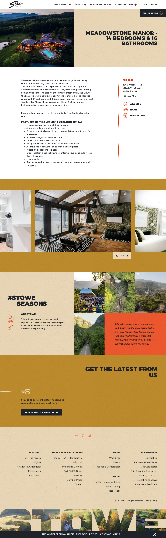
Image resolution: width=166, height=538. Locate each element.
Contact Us (151, 458)
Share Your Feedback (145, 484)
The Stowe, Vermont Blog (107, 482)
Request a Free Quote (145, 462)
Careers (79, 484)
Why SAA (78, 462)
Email (133, 109)
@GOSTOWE (28, 314)
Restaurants (34, 471)
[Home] (16, 4)
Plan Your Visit (124, 4)
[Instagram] (76, 435)
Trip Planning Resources (144, 471)
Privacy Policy (151, 501)
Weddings (114, 458)
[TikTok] (90, 435)
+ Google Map (129, 96)
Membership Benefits (71, 466)
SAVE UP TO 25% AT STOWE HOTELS (101, 534)
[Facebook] (83, 435)
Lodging (36, 462)
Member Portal (75, 480)
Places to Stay (99, 4)
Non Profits (35, 475)
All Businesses (33, 458)
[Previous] (116, 255)
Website (135, 104)
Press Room (114, 490)
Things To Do (59, 4)
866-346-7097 (138, 115)
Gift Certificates (149, 466)
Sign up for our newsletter (41, 412)
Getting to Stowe (148, 475)
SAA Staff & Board (73, 471)
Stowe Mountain (63, 93)
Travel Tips (147, 4)
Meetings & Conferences (107, 466)
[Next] (127, 255)
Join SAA (78, 475)
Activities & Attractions (29, 466)
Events (79, 4)
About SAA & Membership (68, 458)
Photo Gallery (113, 486)
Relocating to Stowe (146, 480)
